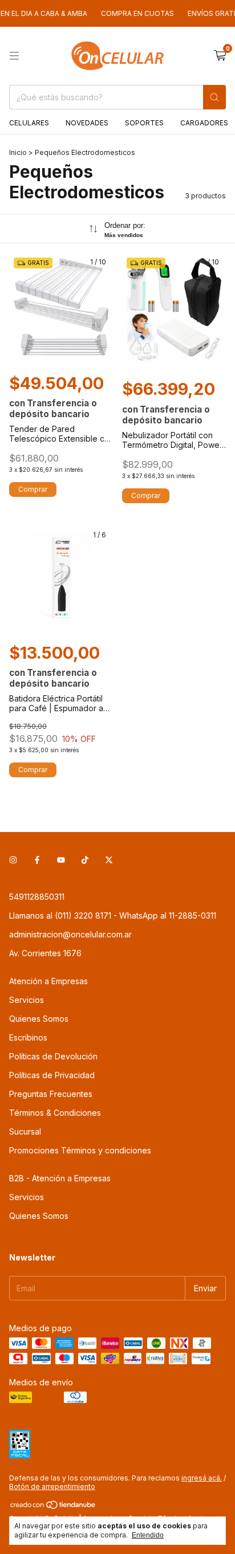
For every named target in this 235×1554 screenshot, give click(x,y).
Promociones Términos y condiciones (80, 1150)
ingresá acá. (201, 1478)
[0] (220, 56)
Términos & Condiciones (55, 1112)
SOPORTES (144, 123)
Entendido (148, 1535)
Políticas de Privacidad (52, 1075)
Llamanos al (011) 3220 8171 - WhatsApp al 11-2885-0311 (112, 915)
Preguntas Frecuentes (50, 1094)
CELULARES (29, 123)
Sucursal (25, 1131)
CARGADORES (204, 123)
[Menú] (14, 56)
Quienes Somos (38, 1018)
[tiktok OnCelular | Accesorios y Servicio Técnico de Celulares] (85, 859)
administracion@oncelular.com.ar (70, 934)
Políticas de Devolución (53, 1056)
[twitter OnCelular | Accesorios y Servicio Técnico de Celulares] (109, 859)
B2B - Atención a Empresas (60, 1178)
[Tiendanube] (53, 1507)
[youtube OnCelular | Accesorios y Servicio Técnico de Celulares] (61, 859)
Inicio (18, 152)
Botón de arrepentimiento (52, 1486)
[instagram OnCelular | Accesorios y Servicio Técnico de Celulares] (13, 859)
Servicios (26, 1000)
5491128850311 (36, 897)
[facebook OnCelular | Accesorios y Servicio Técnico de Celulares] (37, 859)
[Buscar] (214, 97)
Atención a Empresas (48, 981)
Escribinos (28, 1037)
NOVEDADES (87, 123)
